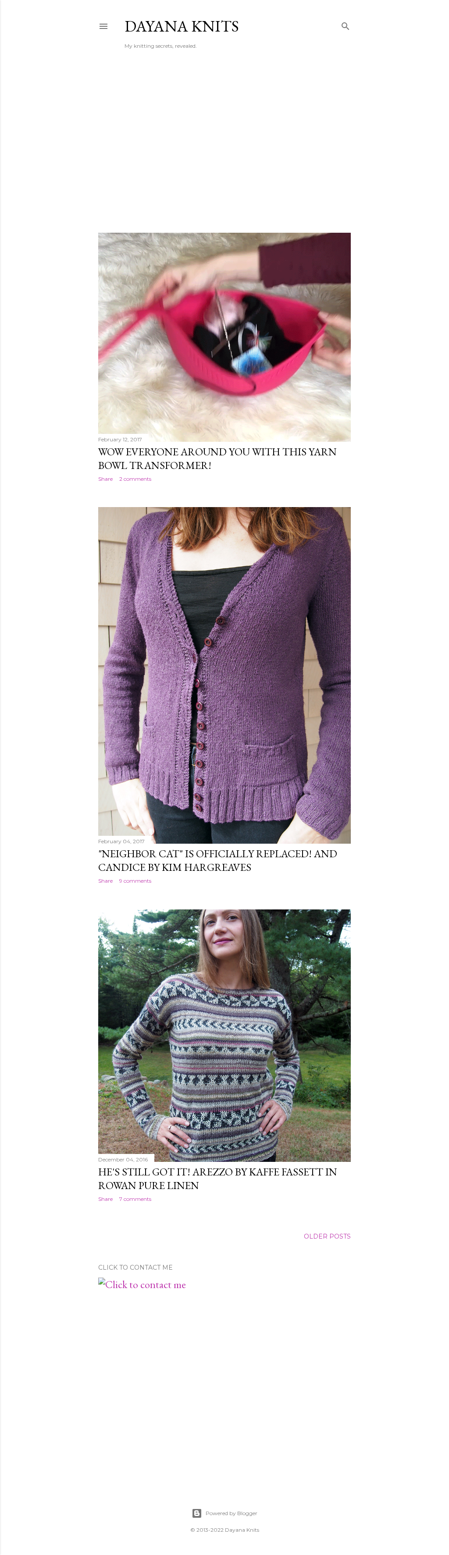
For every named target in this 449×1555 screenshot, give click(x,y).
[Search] (345, 24)
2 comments (135, 479)
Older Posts (327, 1236)
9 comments (135, 880)
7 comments (135, 1199)
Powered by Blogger (231, 1513)
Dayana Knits (182, 26)
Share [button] (105, 479)
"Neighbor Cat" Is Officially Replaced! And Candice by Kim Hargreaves (217, 860)
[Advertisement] (224, 149)
